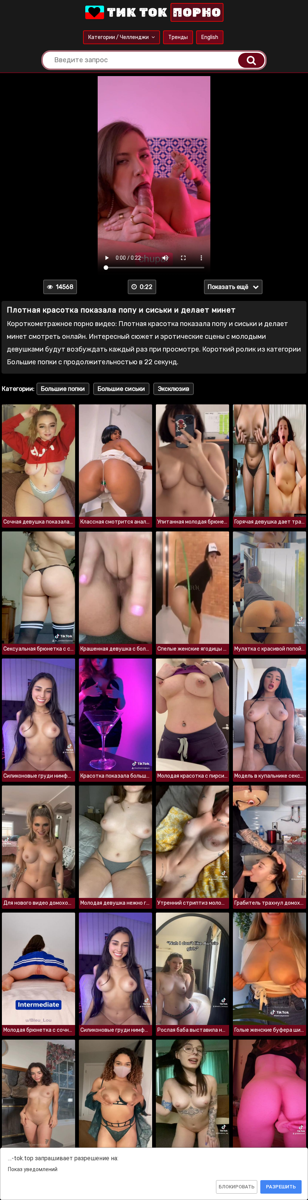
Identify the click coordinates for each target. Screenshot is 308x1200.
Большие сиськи (121, 388)
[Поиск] (251, 60)
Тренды (178, 37)
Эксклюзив (173, 388)
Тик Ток (162, 12)
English (209, 37)
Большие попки (63, 388)
